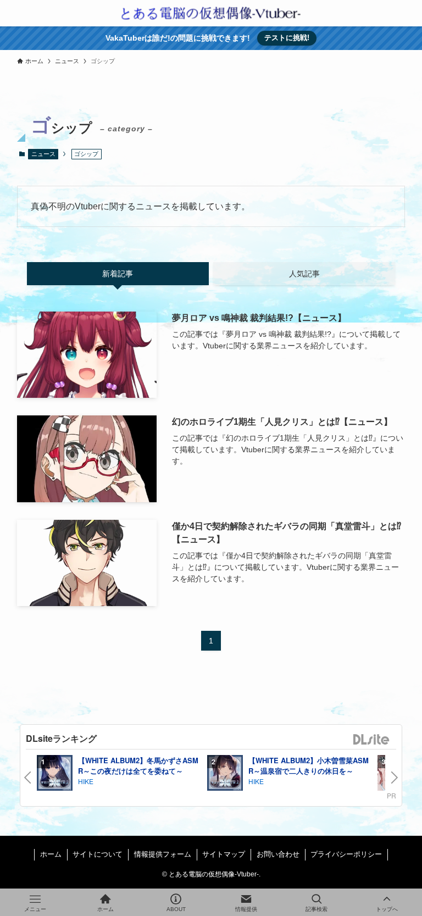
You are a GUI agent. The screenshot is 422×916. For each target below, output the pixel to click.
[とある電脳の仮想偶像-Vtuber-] (210, 13)
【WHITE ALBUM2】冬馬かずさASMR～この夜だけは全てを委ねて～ (138, 765)
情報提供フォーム (162, 854)
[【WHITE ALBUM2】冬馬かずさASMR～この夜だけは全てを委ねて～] (55, 774)
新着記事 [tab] (117, 273)
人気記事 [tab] (304, 273)
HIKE (85, 781)
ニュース (43, 154)
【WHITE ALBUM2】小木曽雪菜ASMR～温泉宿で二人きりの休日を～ (308, 765)
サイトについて (98, 854)
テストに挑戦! (286, 38)
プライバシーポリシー (346, 854)
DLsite (371, 740)
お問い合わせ (278, 854)
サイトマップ (223, 854)
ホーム (51, 854)
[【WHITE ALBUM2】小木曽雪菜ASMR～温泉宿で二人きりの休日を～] (225, 774)
